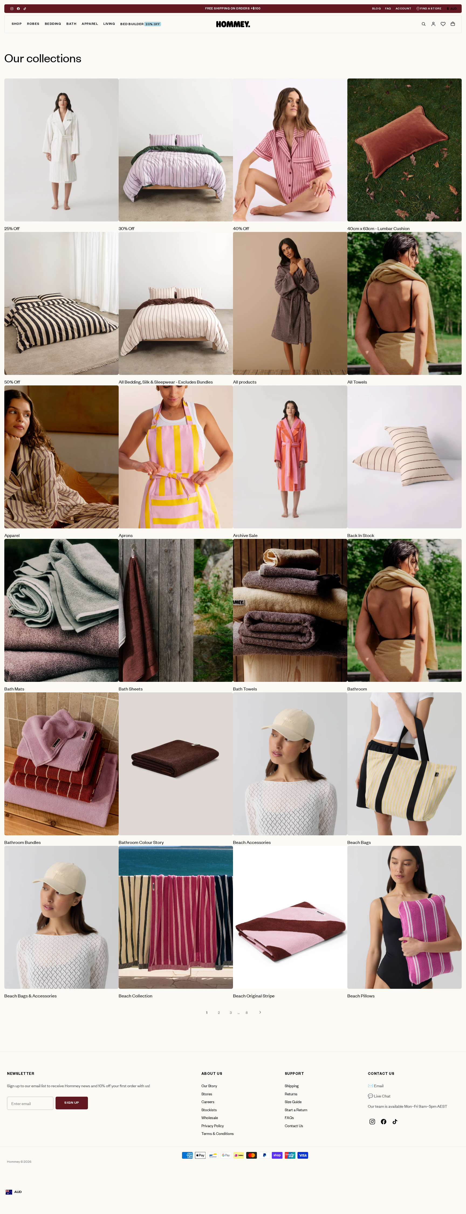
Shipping (292, 1085)
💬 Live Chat (379, 1096)
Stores (206, 1093)
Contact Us (294, 1125)
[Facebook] (18, 8)
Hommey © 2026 (19, 1161)
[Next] (260, 1012)
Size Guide (293, 1101)
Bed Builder (140, 24)
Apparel (90, 24)
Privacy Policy (212, 1125)
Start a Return (296, 1109)
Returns (291, 1093)
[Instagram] (12, 8)
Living (109, 24)
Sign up (71, 1103)
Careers (207, 1101)
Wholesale (209, 1117)
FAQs (289, 1117)
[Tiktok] (25, 8)
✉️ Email (375, 1085)
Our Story (209, 1085)
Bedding (53, 24)
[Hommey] (233, 24)
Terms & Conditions (217, 1133)
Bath (71, 24)
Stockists (209, 1109)
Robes (33, 24)
